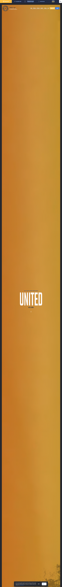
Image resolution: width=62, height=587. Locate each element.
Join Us (57, 8)
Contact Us (52, 8)
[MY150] (53, 1)
